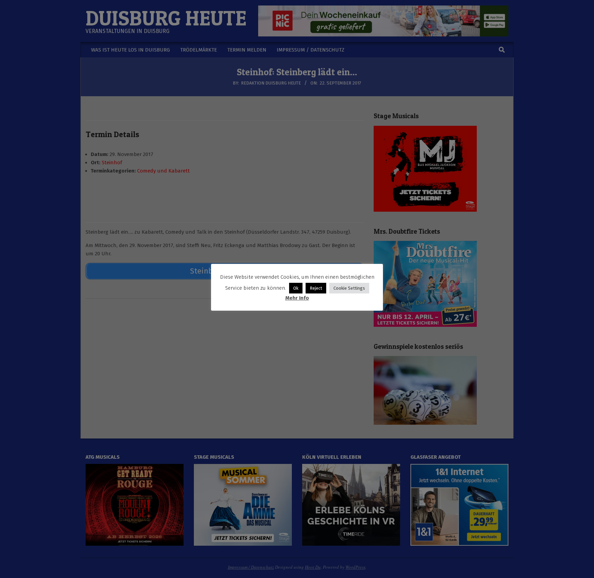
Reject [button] (316, 288)
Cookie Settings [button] (349, 288)
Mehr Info (297, 298)
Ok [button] (295, 288)
